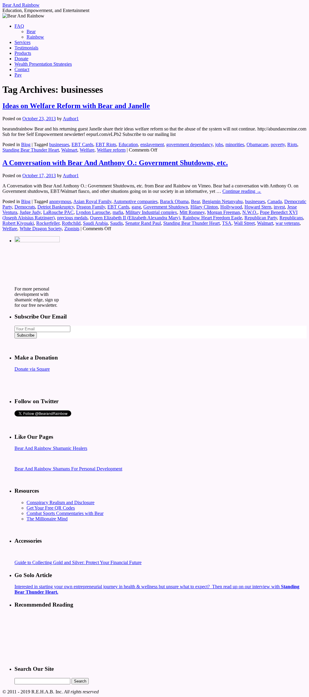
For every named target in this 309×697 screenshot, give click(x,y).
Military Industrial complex (151, 212)
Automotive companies (135, 201)
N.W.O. (249, 212)
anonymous (60, 201)
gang (136, 206)
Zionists (71, 228)
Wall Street (244, 223)
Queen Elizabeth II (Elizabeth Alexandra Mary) (135, 217)
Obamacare (257, 144)
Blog (25, 144)
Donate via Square (32, 369)
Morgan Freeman (223, 212)
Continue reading (241, 191)
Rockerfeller (47, 223)
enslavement (152, 144)
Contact (21, 69)
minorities (234, 144)
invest (279, 206)
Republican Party (260, 217)
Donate (21, 58)
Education (128, 144)
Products (22, 53)
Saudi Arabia (95, 223)
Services (22, 42)
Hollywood (231, 206)
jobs (219, 144)
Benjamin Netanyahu (222, 201)
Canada (274, 201)
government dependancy (189, 144)
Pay (18, 74)
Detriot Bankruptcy (55, 206)
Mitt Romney (192, 212)
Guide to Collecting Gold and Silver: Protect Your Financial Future (78, 562)
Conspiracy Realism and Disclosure (60, 502)
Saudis (116, 223)
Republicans (291, 217)
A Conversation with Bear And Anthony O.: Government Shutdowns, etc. (115, 163)
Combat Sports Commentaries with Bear (65, 513)
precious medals (72, 217)
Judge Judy (30, 212)
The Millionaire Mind (47, 518)
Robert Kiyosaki (18, 223)
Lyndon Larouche (93, 212)
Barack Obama (174, 201)
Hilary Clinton (204, 206)
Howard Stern (257, 206)
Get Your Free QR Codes (51, 507)
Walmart (69, 149)
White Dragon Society (41, 228)
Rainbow (35, 36)
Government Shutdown (165, 206)
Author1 (71, 118)
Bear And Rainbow (21, 5)
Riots (292, 144)
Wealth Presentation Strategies (43, 64)
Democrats (24, 206)
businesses (59, 144)
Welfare (87, 149)
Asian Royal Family (92, 201)
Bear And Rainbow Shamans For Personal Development (68, 468)
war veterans (288, 223)
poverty (278, 144)
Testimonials (26, 47)
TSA (226, 223)
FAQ (19, 26)
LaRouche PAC (58, 212)
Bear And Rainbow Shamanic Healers (50, 448)
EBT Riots (106, 144)
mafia (118, 212)
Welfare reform (111, 149)
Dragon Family (90, 206)
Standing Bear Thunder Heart (30, 149)
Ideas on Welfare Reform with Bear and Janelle (76, 106)
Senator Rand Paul (143, 223)
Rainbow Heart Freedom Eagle (212, 217)
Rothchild (71, 223)
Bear (31, 31)
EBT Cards (82, 144)
